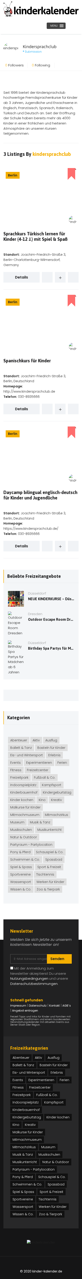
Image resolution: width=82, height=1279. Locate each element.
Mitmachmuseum (24, 815)
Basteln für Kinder (51, 747)
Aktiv (36, 740)
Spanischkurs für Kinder (27, 360)
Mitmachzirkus (56, 815)
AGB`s (66, 1005)
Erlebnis (54, 755)
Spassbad (53, 859)
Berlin (12, 175)
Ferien (62, 762)
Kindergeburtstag (57, 792)
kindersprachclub (52, 154)
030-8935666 (29, 396)
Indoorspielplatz (23, 785)
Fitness (15, 770)
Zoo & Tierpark (48, 889)
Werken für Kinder (50, 882)
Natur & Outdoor (23, 837)
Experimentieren (39, 762)
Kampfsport (51, 785)
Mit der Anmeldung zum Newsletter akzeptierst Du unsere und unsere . (39, 976)
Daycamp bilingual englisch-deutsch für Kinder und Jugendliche (40, 495)
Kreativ (56, 800)
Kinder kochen (21, 800)
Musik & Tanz (40, 822)
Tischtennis (45, 874)
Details (21, 277)
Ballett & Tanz (21, 747)
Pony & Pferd (20, 852)
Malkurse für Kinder (25, 807)
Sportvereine (20, 874)
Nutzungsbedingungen (29, 978)
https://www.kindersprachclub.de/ (30, 528)
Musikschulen (21, 829)
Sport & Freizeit (49, 867)
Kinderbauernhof (23, 792)
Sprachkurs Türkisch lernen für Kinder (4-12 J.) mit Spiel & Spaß (35, 236)
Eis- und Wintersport (26, 755)
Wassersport (20, 882)
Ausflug (51, 740)
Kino (42, 800)
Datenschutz (37, 1005)
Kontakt (54, 1005)
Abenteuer (18, 740)
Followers (14, 65)
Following (41, 65)
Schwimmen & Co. (25, 859)
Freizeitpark (19, 777)
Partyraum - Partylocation (31, 844)
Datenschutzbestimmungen (34, 983)
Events (15, 762)
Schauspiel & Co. (49, 852)
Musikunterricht (49, 829)
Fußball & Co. (44, 777)
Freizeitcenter (37, 770)
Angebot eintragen (25, 1010)
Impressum (18, 1005)
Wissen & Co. (20, 889)
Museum (17, 822)
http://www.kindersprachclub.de (29, 391)
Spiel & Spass (21, 867)
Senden (57, 958)
